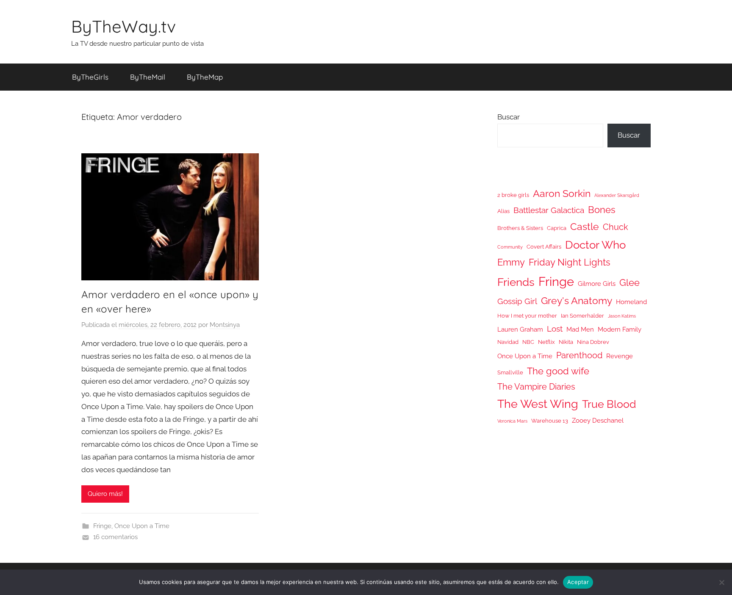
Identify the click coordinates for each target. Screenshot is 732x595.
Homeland (631, 302)
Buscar (508, 117)
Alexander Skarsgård (616, 195)
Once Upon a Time (141, 526)
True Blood (609, 404)
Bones (602, 210)
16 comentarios (115, 537)
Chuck (615, 227)
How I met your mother (527, 316)
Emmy (511, 262)
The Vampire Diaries (536, 387)
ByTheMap (205, 76)
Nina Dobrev (593, 342)
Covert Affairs (544, 247)
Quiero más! (105, 494)
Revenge (619, 356)
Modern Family (619, 329)
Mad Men (580, 329)
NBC (528, 342)
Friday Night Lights (569, 262)
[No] (721, 582)
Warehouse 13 (549, 421)
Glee (629, 282)
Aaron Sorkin (562, 193)
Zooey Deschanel (598, 420)
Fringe (102, 526)
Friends (516, 281)
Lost (555, 328)
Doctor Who (595, 244)
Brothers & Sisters (520, 228)
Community (510, 246)
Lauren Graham (520, 329)
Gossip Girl (517, 301)
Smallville (510, 372)
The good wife (558, 371)
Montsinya (225, 325)
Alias (503, 211)
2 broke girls (513, 195)
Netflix (546, 342)
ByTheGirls (90, 76)
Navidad (507, 342)
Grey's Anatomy (576, 300)
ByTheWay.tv (123, 26)
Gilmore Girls (597, 284)
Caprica (556, 228)
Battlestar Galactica (548, 210)
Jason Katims (622, 315)
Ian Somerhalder (582, 316)
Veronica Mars (512, 420)
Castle (584, 226)
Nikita (566, 342)
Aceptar (578, 581)
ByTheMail (147, 76)
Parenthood (579, 355)
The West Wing (537, 403)
